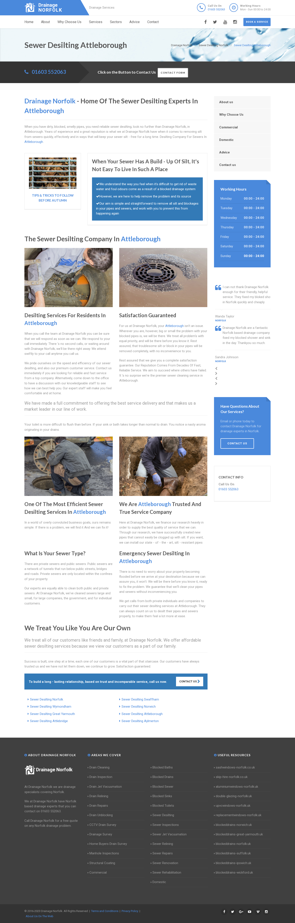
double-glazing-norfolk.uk (234, 796)
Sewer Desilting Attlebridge (49, 721)
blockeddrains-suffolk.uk (233, 853)
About (45, 22)
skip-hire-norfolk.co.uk (231, 777)
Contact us (227, 165)
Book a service (257, 22)
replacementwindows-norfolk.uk (238, 815)
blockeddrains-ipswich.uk (233, 863)
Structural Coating (102, 863)
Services (95, 22)
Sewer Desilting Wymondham (50, 706)
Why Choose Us (69, 22)
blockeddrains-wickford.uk (234, 872)
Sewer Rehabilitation (166, 872)
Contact (153, 22)
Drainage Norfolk (54, 769)
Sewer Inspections (165, 825)
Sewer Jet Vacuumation (169, 834)
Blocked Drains (162, 777)
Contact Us (188, 681)
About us (226, 102)
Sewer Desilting (163, 815)
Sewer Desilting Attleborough (142, 714)
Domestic (226, 140)
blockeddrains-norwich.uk (234, 825)
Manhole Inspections (104, 853)
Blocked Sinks (162, 796)
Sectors (116, 22)
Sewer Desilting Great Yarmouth (52, 714)
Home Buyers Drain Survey (108, 844)
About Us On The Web (39, 916)
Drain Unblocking (101, 815)
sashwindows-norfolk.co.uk (235, 767)
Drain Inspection (100, 777)
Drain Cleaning (99, 767)
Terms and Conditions (104, 911)
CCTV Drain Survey (102, 825)
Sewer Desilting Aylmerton (140, 721)
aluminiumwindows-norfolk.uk (237, 787)
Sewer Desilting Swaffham (140, 699)
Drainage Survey (100, 834)
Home (28, 22)
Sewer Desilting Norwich (139, 706)
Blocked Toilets (163, 806)
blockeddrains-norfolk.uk (233, 844)
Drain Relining (98, 796)
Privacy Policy (130, 911)
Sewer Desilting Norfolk (46, 699)
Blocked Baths (162, 767)
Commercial (228, 127)
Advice (134, 22)
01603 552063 (216, 9)
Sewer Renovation (165, 863)
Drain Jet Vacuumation (105, 787)
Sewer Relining (162, 844)
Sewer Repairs (162, 853)
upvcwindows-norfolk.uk (233, 806)
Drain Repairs (98, 806)
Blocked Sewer (162, 787)
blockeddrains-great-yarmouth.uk (239, 834)
